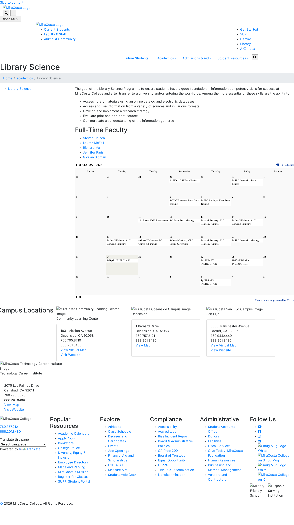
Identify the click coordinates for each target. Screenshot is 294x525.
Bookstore (66, 443)
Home (7, 78)
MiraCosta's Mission (73, 472)
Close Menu (10, 19)
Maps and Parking (71, 467)
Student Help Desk (122, 475)
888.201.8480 (10, 431)
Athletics (114, 427)
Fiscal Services (219, 446)
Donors (213, 436)
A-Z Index (247, 49)
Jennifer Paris (93, 152)
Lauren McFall (93, 143)
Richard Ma (91, 148)
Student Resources (232, 58)
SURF (244, 34)
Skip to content (11, 2)
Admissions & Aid (196, 58)
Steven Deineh (94, 138)
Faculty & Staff (55, 34)
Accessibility (167, 427)
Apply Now (66, 438)
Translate (33, 449)
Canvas (245, 39)
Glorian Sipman (94, 157)
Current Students (57, 29)
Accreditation (168, 431)
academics (25, 78)
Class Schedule (119, 431)
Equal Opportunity (172, 460)
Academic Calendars (73, 433)
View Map (143, 345)
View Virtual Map (74, 350)
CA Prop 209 (168, 451)
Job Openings (118, 451)
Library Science (19, 89)
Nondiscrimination (171, 475)
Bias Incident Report (173, 436)
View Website (221, 350)
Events (113, 446)
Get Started (249, 29)
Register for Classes (73, 477)
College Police (69, 448)
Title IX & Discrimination (176, 470)
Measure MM (117, 470)
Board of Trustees (171, 455)
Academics (165, 58)
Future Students (136, 58)
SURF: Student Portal (74, 481)
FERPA (163, 465)
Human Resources (221, 460)
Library (245, 44)
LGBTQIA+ (116, 465)
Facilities (214, 441)
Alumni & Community (60, 39)
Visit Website (70, 355)
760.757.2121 (9, 427)
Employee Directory (73, 462)
